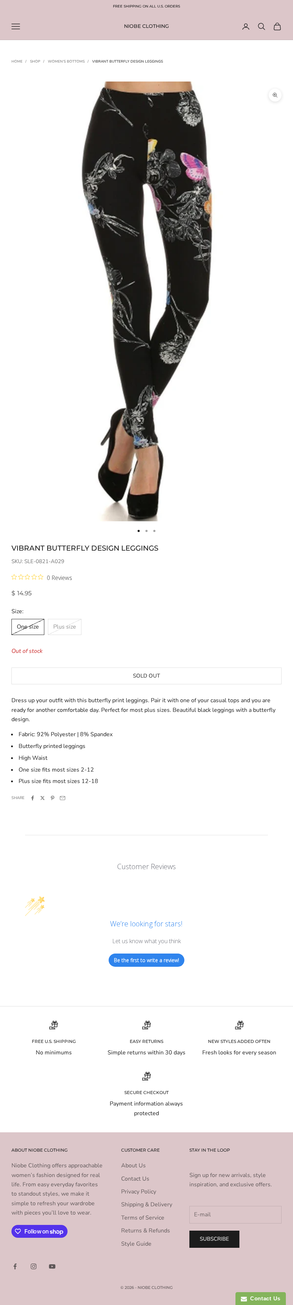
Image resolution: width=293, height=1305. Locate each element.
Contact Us (135, 1179)
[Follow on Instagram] (33, 1266)
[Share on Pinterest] (52, 798)
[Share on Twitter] (42, 798)
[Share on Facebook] (32, 798)
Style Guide (136, 1244)
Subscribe (214, 1238)
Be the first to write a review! (146, 960)
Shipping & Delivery (146, 1204)
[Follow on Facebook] (15, 1266)
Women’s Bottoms (66, 61)
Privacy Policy (138, 1192)
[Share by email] (62, 798)
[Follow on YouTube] (52, 1266)
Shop (35, 61)
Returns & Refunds (145, 1231)
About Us (133, 1165)
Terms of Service (142, 1218)
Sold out (146, 675)
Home (17, 61)
